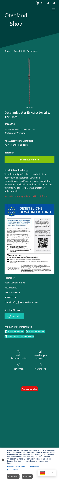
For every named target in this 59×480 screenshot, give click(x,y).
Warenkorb (40, 368)
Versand (21, 132)
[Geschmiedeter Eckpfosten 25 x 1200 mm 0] (29, 81)
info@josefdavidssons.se (25, 302)
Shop (7, 50)
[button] (14, 316)
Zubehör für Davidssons (26, 50)
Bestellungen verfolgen (40, 357)
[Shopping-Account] (54, 3)
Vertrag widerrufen (29, 389)
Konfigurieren (12, 470)
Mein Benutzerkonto (18, 357)
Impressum (34, 466)
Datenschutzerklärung (16, 466)
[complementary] (47, 473)
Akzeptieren (13, 476)
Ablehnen (27, 476)
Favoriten (19, 368)
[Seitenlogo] (16, 30)
